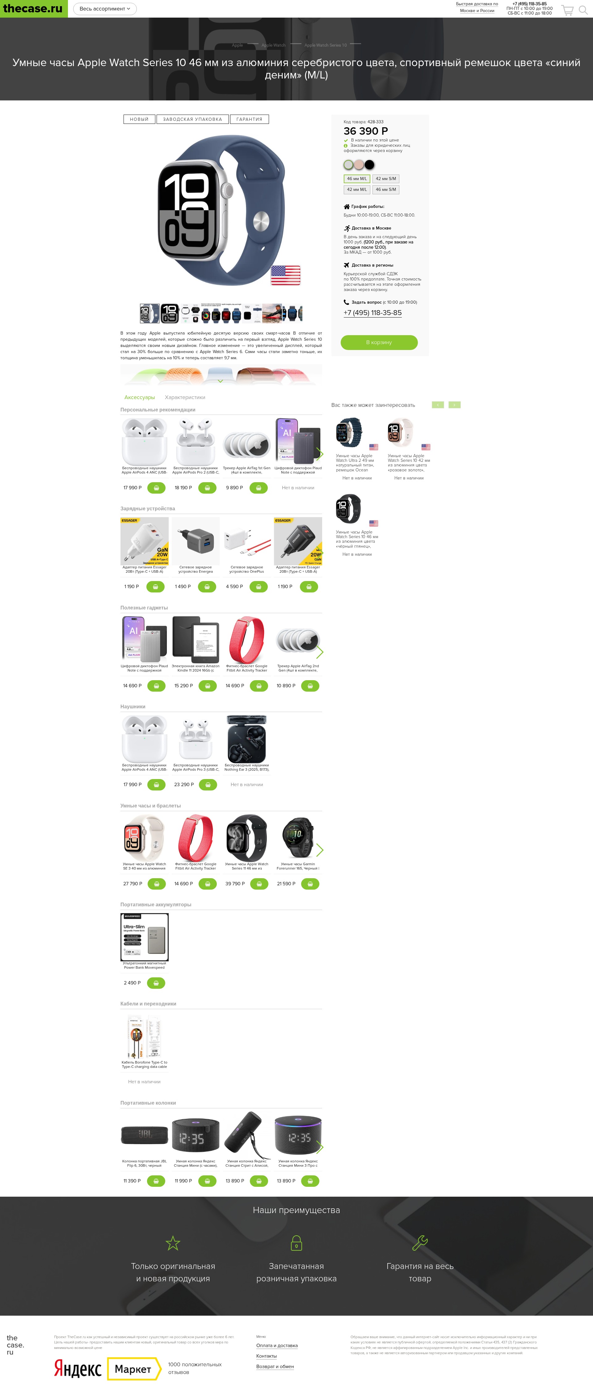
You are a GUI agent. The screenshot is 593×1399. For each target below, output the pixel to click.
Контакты (266, 1356)
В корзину (379, 342)
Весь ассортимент (103, 8)
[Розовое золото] (359, 164)
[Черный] (369, 164)
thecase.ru (33, 8)
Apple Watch (274, 45)
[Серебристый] (348, 164)
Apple (237, 45)
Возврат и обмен (275, 1366)
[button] (567, 10)
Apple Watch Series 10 (326, 45)
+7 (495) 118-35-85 (373, 312)
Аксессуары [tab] (139, 397)
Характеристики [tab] (185, 397)
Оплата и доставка (277, 1345)
